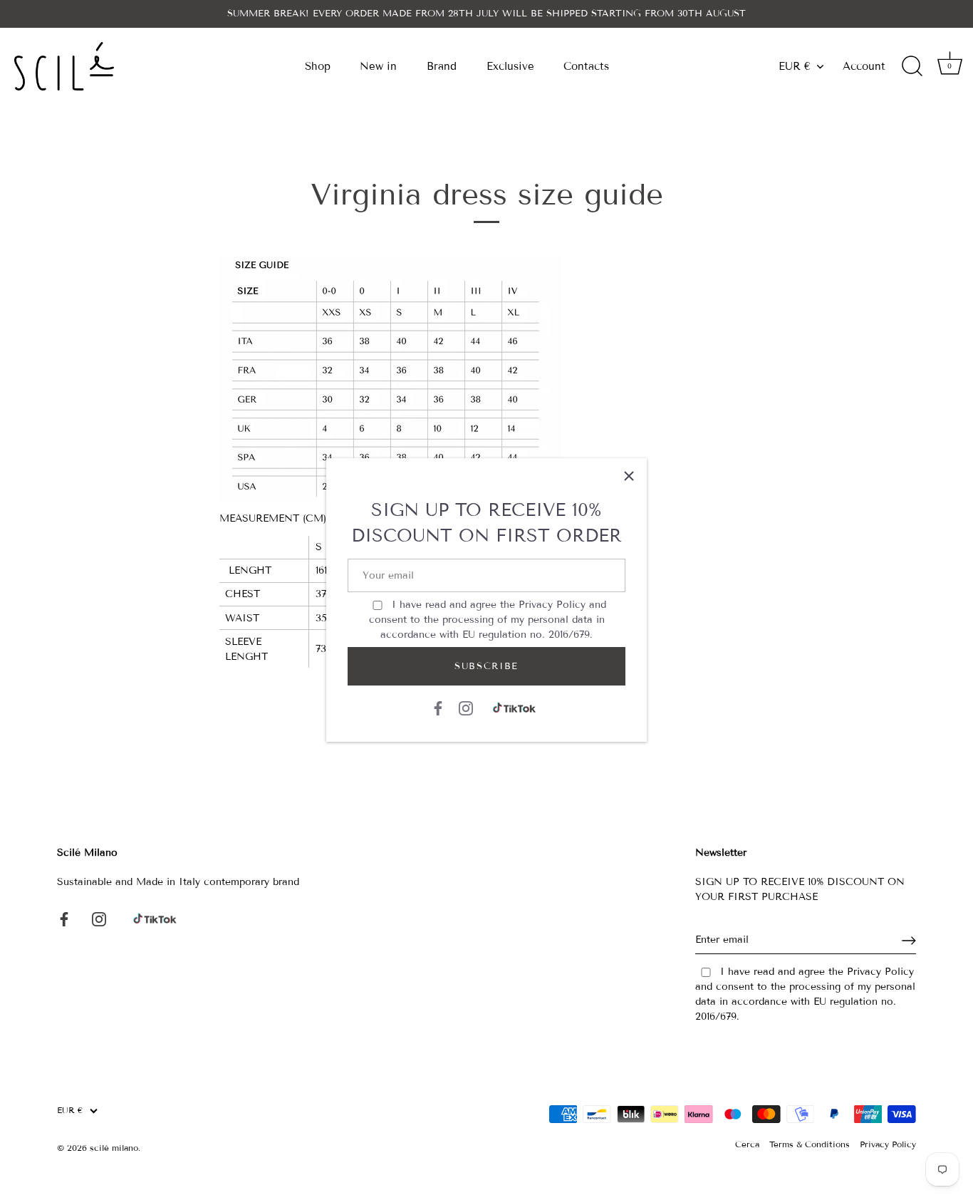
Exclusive (510, 66)
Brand (442, 66)
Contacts (586, 66)
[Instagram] (466, 708)
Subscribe (486, 666)
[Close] (629, 476)
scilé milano (114, 1147)
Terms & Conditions (809, 1144)
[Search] (911, 66)
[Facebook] (438, 708)
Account (864, 66)
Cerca (747, 1144)
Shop (318, 66)
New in (378, 66)
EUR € (795, 66)
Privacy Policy (552, 605)
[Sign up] (909, 940)
